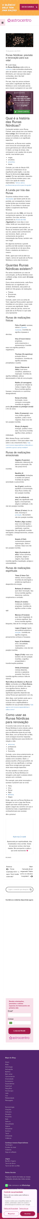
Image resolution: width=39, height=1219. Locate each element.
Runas (8, 857)
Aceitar (27, 1214)
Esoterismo (9, 1081)
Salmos (8, 1121)
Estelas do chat (10, 1147)
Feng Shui (8, 1088)
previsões (11, 162)
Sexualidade (9, 1124)
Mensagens (9, 1100)
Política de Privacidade (11, 1208)
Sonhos (8, 1131)
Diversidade (9, 1079)
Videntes (8, 1150)
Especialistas (9, 1084)
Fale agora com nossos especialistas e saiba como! (19, 707)
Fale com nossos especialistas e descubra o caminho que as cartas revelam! (19, 445)
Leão (7, 1093)
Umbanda (8, 1136)
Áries (7, 1064)
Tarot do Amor (10, 1163)
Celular (11, 1019)
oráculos (9, 69)
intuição (18, 632)
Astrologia (9, 1067)
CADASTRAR (19, 1031)
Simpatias (8, 1129)
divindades (9, 199)
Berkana (11, 795)
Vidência (8, 1138)
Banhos (7, 1072)
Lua (6, 1096)
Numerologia (9, 1107)
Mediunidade (9, 1098)
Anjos (7, 1062)
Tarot (7, 1133)
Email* (10, 1011)
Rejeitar (11, 1214)
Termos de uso (23, 1208)
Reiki (6, 1119)
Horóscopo (9, 1091)
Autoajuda (9, 1069)
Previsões (8, 1117)
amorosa (11, 744)
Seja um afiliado (10, 1152)
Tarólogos (8, 1145)
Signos (7, 1126)
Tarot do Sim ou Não (12, 1166)
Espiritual (8, 1086)
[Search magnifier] (30, 889)
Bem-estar (8, 1074)
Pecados (8, 1114)
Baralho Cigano (10, 1161)
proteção (18, 515)
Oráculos (8, 1112)
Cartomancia (10, 1076)
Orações (8, 1109)
